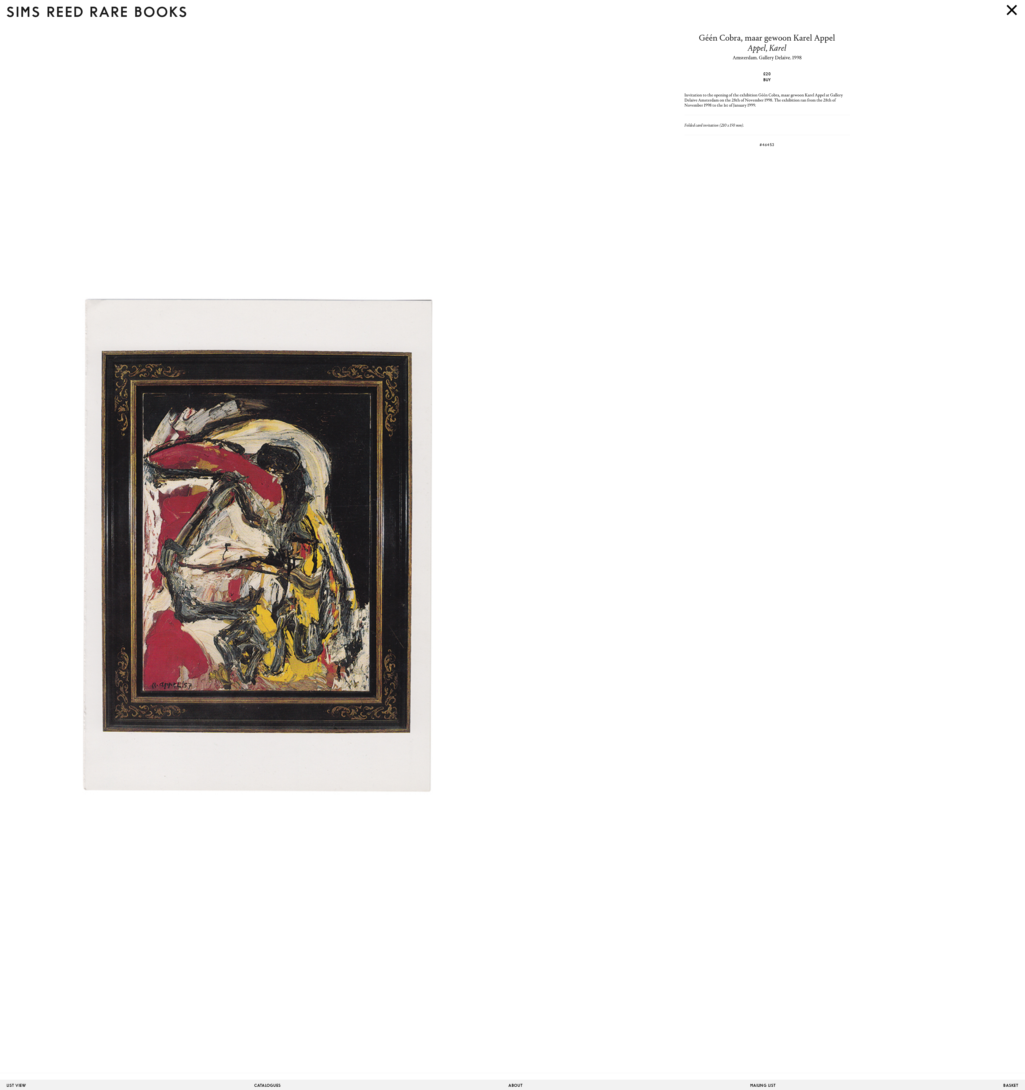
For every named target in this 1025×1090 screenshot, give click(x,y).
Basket (1010, 1085)
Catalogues (267, 1085)
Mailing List (763, 1085)
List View (16, 1085)
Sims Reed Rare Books (97, 12)
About (515, 1085)
